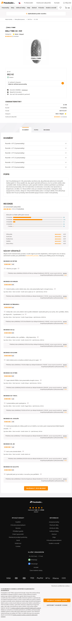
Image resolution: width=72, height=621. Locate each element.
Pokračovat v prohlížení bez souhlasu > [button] (60, 586)
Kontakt (57, 3)
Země (18, 540)
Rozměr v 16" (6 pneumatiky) (14, 167)
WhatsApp (34, 560)
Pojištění (18, 522)
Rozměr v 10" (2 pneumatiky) (14, 143)
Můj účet (68, 3)
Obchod (34, 7)
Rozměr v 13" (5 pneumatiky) (14, 153)
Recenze (47, 130)
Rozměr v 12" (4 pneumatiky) (14, 148)
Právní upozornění (18, 534)
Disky (12, 7)
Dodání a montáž (51, 7)
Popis (36, 130)
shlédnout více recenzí (36, 488)
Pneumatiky (5, 7)
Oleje (28, 7)
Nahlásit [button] (65, 273)
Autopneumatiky (54, 522)
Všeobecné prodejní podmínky (18, 537)
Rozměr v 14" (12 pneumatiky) (15, 158)
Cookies (18, 546)
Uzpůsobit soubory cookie (57, 605)
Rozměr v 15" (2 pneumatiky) (14, 162)
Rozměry (25, 130)
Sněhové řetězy (20, 7)
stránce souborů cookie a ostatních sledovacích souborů (26, 608)
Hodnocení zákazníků (43, 3)
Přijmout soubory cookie (57, 600)
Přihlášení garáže (18, 531)
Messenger (34, 564)
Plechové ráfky (54, 525)
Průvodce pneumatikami (18, 525)
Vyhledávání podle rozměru (37, 13)
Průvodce (41, 7)
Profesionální (28, 3)
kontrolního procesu (32, 255)
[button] (36, 217)
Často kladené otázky (36, 570)
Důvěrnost (18, 543)
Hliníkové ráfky (54, 528)
